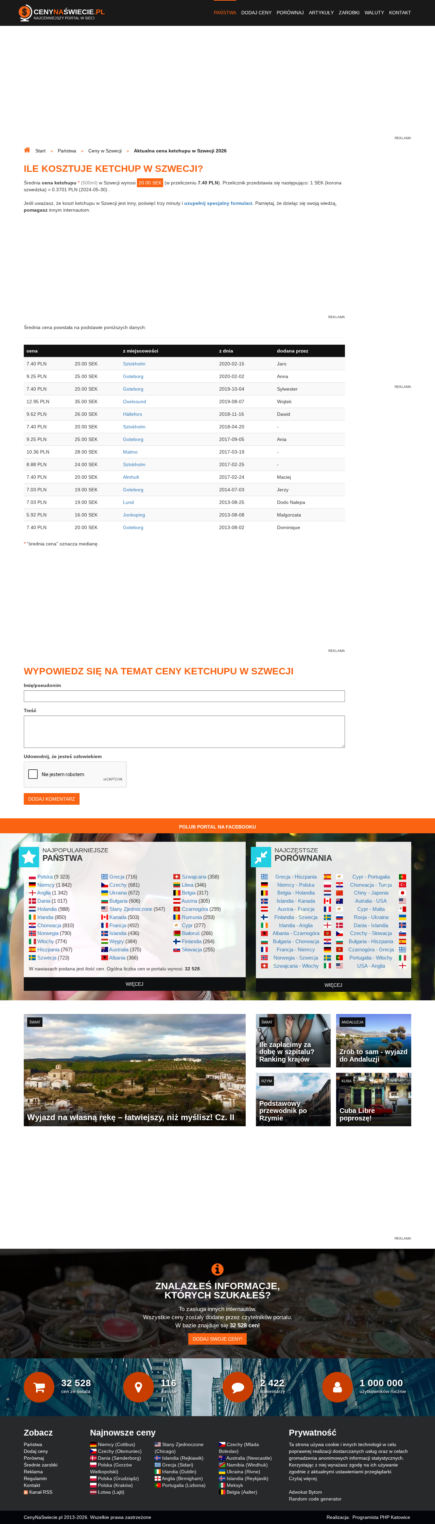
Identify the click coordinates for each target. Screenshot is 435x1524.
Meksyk (235, 1485)
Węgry (116, 941)
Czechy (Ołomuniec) (120, 1451)
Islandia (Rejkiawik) (183, 1458)
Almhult (131, 477)
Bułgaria (118, 901)
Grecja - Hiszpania (296, 877)
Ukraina (118, 893)
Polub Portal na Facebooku (217, 827)
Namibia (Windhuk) (247, 1465)
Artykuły (321, 12)
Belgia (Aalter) (242, 1492)
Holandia (47, 909)
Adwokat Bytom (305, 1492)
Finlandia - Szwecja (295, 917)
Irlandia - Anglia (296, 925)
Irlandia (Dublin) (179, 1471)
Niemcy (46, 885)
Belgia (188, 893)
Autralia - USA (371, 901)
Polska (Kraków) (115, 1485)
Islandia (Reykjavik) (247, 1478)
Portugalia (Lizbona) (184, 1485)
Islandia (117, 933)
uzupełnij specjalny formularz (218, 203)
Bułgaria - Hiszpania (371, 941)
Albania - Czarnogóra (296, 933)
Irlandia (45, 917)
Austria (189, 901)
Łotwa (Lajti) (111, 1492)
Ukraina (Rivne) (243, 1471)
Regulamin (35, 1478)
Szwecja (46, 958)
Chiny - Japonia (371, 893)
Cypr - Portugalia (371, 877)
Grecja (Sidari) (177, 1465)
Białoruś (191, 933)
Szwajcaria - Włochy (296, 966)
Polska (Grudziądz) (118, 1478)
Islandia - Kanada (296, 901)
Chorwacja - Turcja (371, 885)
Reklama (33, 1471)
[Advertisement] (217, 87)
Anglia (44, 893)
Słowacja (192, 949)
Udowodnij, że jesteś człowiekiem (63, 756)
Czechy (118, 885)
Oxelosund (134, 401)
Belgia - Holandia (296, 893)
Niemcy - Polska (295, 885)
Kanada (117, 917)
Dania (43, 901)
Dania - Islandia (371, 925)
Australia (118, 949)
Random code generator (315, 1499)
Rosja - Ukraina (371, 917)
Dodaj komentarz (51, 799)
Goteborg (133, 376)
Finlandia (192, 941)
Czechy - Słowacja (371, 933)
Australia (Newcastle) (249, 1458)
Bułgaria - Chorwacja (296, 941)
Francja (117, 925)
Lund (128, 502)
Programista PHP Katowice (381, 1517)
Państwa (225, 12)
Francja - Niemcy (296, 949)
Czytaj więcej (303, 1478)
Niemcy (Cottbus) (116, 1444)
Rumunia (192, 917)
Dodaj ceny (256, 12)
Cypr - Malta (371, 909)
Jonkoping (134, 515)
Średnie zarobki (40, 1465)
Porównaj (290, 12)
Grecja (116, 877)
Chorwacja (49, 925)
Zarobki (349, 12)
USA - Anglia (371, 966)
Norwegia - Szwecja (296, 958)
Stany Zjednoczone (130, 909)
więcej (134, 984)
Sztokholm (134, 363)
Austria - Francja (296, 909)
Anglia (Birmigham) (182, 1478)
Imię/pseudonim (42, 685)
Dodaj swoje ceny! (217, 1339)
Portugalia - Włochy (371, 958)
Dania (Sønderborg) (119, 1458)
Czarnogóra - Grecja (371, 949)
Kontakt (400, 12)
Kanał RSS (40, 1492)
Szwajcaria (194, 877)
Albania (117, 958)
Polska (45, 877)
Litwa (187, 885)
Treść (30, 710)
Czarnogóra (195, 909)
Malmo (130, 452)
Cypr (187, 925)
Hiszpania (48, 949)
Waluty (374, 12)
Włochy (45, 941)
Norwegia (47, 933)
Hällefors (132, 414)
